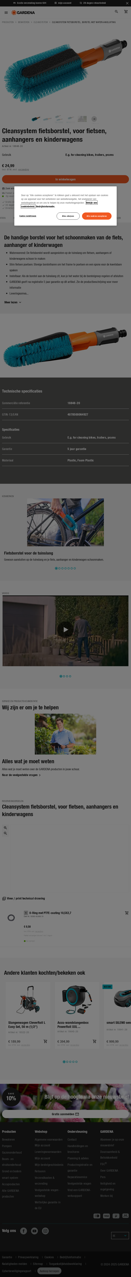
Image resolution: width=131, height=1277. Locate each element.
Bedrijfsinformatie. (45, 206)
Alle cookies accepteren (97, 216)
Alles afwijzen (68, 216)
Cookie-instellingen (27, 215)
